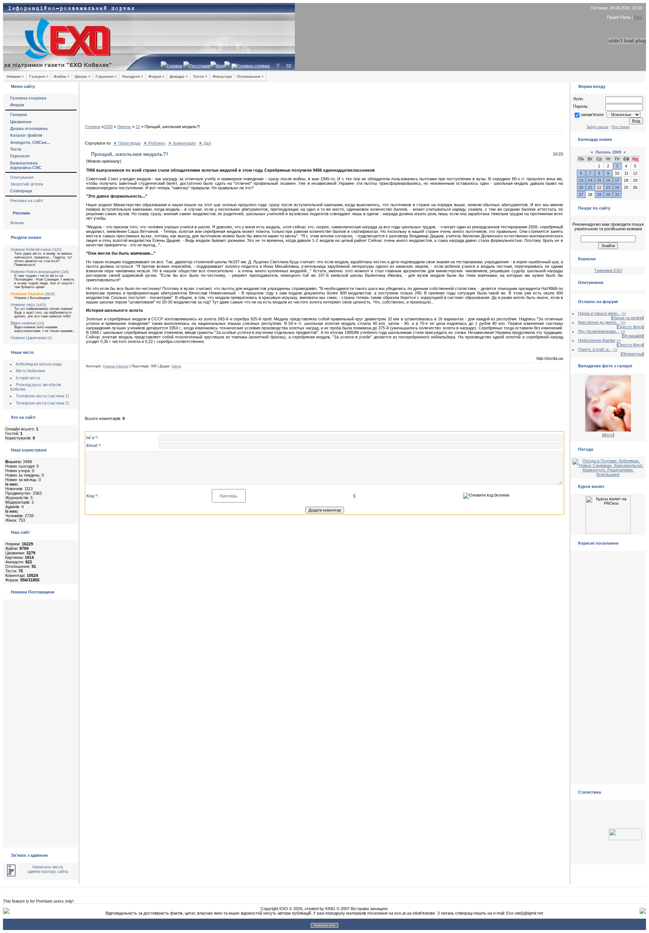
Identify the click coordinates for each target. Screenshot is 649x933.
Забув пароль (597, 127)
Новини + (15, 76)
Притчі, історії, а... (595, 349)
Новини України (27, 293)
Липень (124, 126)
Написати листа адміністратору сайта (47, 869)
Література (632, 354)
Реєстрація (199, 65)
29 (599, 194)
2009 (108, 126)
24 (617, 187)
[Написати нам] (289, 65)
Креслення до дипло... (599, 322)
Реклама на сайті (26, 200)
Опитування (21, 177)
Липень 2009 (608, 152)
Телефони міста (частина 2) (42, 403)
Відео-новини (23, 323)
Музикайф (633, 336)
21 (590, 187)
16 (608, 180)
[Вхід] (278, 65)
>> (624, 313)
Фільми (17, 222)
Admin (176, 366)
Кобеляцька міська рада (39, 364)
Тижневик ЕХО (608, 270)
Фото (608, 435)
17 (617, 180)
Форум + (156, 76)
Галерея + (38, 76)
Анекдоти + (132, 76)
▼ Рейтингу (154, 143)
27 (581, 194)
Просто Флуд (630, 327)
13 (581, 180)
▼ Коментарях (182, 143)
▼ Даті (204, 143)
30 (608, 194)
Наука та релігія (628, 318)
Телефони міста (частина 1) (42, 396)
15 (599, 180)
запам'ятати (592, 114)
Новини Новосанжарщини (35, 271)
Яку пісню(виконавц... (598, 331)
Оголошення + (250, 76)
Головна (174, 65)
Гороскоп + (106, 76)
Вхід (220, 65)
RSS (638, 17)
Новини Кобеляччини (31, 249)
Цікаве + (83, 76)
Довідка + (179, 76)
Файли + (61, 76)
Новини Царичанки (29, 337)
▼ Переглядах (127, 143)
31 (617, 194)
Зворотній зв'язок (26, 184)
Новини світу (23, 304)
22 (138, 126)
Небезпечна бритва (596, 340)
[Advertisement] (324, 105)
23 (608, 187)
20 (581, 187)
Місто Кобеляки (30, 370)
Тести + (200, 76)
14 (590, 180)
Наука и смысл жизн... (599, 313)
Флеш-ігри (222, 76)
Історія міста (28, 378)
